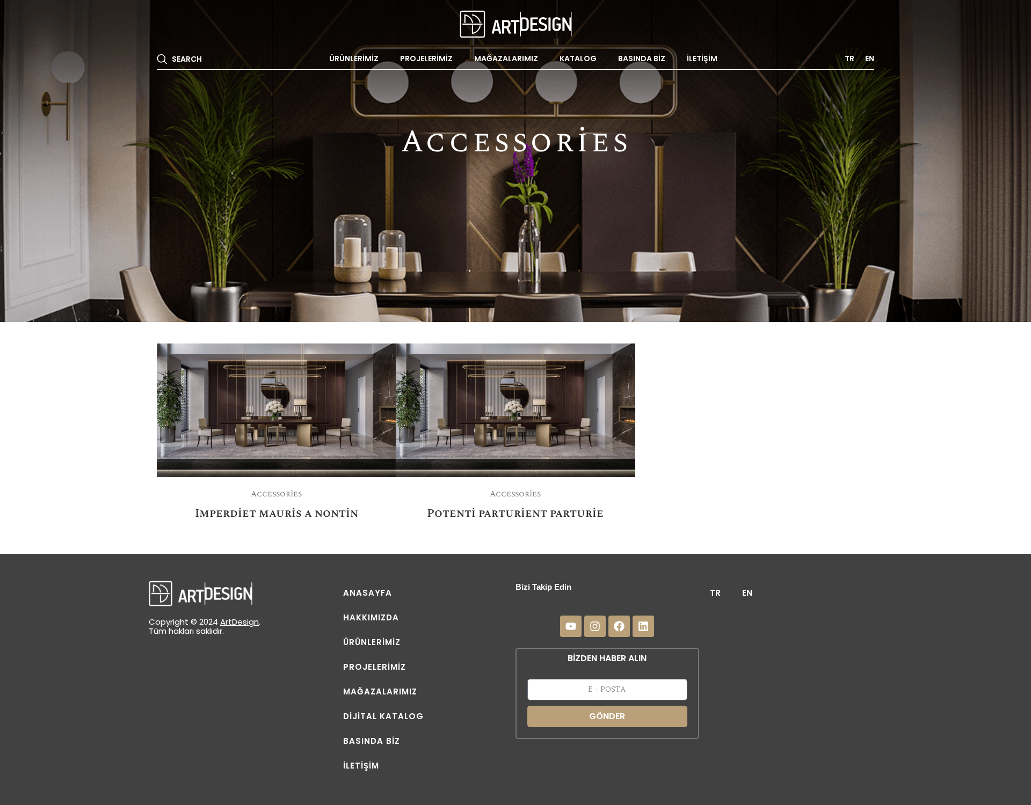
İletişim (361, 765)
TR (715, 592)
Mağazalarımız (380, 691)
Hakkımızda (371, 617)
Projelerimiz (374, 666)
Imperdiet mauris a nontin (276, 513)
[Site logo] (516, 23)
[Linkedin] (643, 626)
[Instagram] (595, 626)
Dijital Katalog (383, 716)
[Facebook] (619, 626)
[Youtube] (571, 626)
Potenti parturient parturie (515, 513)
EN (747, 592)
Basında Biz (371, 741)
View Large (382, 355)
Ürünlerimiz (372, 642)
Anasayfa (367, 592)
